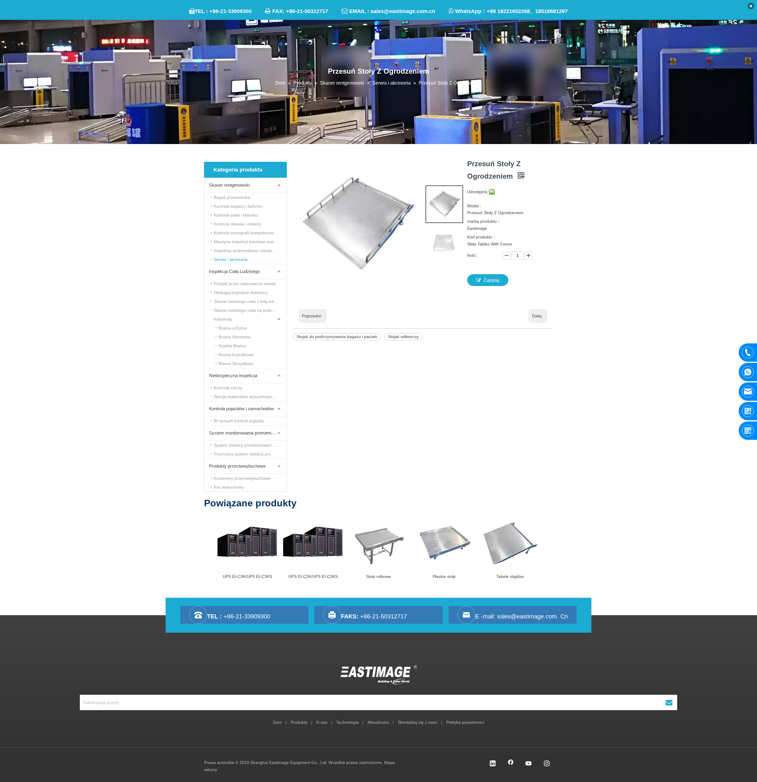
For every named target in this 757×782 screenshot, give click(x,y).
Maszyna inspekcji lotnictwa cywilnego (249, 241)
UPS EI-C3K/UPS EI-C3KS (247, 576)
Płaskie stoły (444, 576)
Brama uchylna (233, 328)
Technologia (347, 722)
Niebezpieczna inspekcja (233, 375)
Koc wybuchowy (229, 487)
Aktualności (378, 722)
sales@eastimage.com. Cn (532, 616)
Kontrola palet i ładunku (236, 215)
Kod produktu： (481, 237)
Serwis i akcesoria (231, 259)
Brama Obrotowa (234, 337)
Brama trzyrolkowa (236, 354)
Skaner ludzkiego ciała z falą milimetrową (250, 301)
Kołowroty (223, 319)
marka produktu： (484, 221)
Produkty (299, 722)
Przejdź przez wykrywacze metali (244, 283)
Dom (277, 722)
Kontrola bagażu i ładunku (238, 206)
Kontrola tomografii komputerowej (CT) (250, 232)
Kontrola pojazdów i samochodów (241, 408)
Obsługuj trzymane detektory (241, 292)
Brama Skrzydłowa (236, 363)
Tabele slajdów (510, 576)
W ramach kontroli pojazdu (239, 421)
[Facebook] (510, 764)
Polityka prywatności (465, 722)
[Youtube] (528, 764)
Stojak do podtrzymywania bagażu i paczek (337, 336)
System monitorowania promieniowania (247, 432)
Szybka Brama (232, 345)
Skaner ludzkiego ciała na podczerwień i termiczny (250, 310)
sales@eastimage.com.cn (403, 11)
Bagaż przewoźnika (232, 197)
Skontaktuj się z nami (417, 722)
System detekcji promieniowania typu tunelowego (250, 445)
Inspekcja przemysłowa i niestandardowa (250, 250)
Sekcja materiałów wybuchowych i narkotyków (250, 396)
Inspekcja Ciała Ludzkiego (234, 271)
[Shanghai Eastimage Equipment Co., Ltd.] (378, 675)
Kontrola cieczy (228, 387)
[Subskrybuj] (669, 702)
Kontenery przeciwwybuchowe (242, 478)
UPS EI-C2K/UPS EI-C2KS (313, 576)
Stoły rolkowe (378, 576)
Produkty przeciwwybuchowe (237, 465)
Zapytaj (491, 280)
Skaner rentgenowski (229, 185)
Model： (475, 205)
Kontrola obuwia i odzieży (237, 224)
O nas (321, 722)
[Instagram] (546, 764)
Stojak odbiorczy (403, 336)
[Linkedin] (492, 764)
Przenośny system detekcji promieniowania (250, 454)
